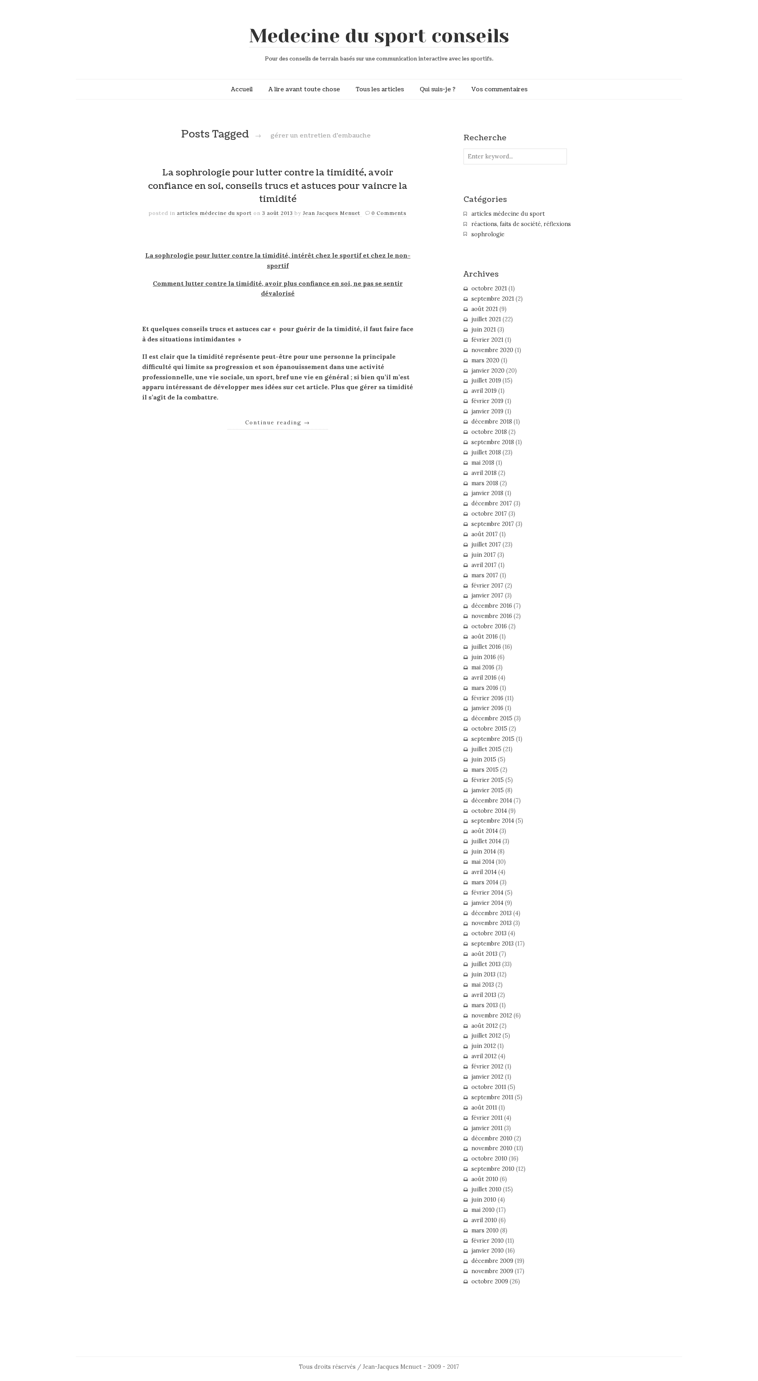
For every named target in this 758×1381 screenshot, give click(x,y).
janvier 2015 (487, 790)
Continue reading (277, 422)
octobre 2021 (489, 288)
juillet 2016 (486, 646)
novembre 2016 (491, 616)
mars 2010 (485, 1230)
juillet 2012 (486, 1035)
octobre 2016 (489, 626)
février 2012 (487, 1066)
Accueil (242, 89)
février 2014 (487, 892)
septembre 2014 (492, 820)
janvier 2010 (487, 1250)
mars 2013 (484, 1005)
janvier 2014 (487, 902)
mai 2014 (482, 861)
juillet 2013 (486, 964)
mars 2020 (485, 360)
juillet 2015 (486, 749)
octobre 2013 (489, 933)
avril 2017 (484, 565)
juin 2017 (483, 554)
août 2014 (484, 831)
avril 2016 (484, 677)
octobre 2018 (489, 431)
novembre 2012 (491, 1015)
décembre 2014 (491, 800)
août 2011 (484, 1107)
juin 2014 (483, 851)
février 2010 (487, 1240)
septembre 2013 (492, 943)
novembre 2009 (492, 1271)
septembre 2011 (492, 1097)
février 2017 (487, 585)
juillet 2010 (486, 1189)
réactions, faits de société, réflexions (521, 224)
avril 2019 (484, 390)
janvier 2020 (488, 370)
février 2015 (487, 780)
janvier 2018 (487, 493)
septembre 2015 (492, 738)
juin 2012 (483, 1045)
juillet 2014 (486, 841)
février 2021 (487, 339)
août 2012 (484, 1025)
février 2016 (487, 698)
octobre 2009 (489, 1281)
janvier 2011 (487, 1128)
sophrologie (488, 234)
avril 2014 (484, 872)
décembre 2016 (491, 605)
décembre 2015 (491, 718)
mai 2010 (483, 1209)
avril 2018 (484, 473)
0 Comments (389, 213)
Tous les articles (380, 89)
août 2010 (484, 1179)
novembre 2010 (491, 1148)
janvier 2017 (487, 595)
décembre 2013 (491, 913)
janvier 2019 (487, 411)
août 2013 (484, 953)
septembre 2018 (492, 442)
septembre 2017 (492, 524)
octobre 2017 (489, 513)
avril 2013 (483, 995)
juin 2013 (483, 974)
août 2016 (484, 636)
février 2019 (487, 401)
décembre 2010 (491, 1138)
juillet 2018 (486, 452)
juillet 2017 (486, 544)
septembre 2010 (492, 1168)
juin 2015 (483, 759)
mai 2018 (482, 462)
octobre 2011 (488, 1087)
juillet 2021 (486, 319)
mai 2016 (482, 667)
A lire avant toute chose (304, 89)
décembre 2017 (491, 503)
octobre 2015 (489, 728)
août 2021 (484, 309)
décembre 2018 (491, 421)
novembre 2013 (491, 923)
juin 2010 (483, 1199)
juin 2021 (483, 329)
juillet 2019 (486, 380)
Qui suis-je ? (438, 89)
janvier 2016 (487, 708)
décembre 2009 (492, 1260)
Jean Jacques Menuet (332, 213)
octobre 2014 (489, 810)
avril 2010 (484, 1220)
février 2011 (487, 1117)
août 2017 (484, 534)
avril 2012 (484, 1056)
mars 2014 (484, 882)
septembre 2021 (492, 298)
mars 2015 (485, 769)
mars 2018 (484, 483)
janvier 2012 (487, 1076)
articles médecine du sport (214, 213)
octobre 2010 (489, 1158)
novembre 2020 (492, 350)
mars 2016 (484, 687)
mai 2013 (482, 984)
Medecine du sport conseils (379, 36)
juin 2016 (483, 657)
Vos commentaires (499, 89)
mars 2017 (484, 575)
